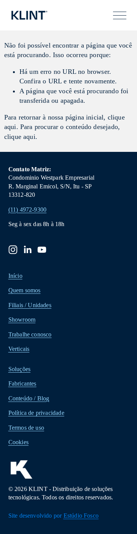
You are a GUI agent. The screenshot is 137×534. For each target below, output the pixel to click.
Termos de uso (26, 427)
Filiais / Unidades (29, 305)
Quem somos (24, 290)
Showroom (21, 319)
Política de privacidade (36, 413)
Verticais (19, 349)
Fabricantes (22, 383)
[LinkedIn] (27, 249)
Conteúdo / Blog (28, 398)
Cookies (18, 442)
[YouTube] (41, 249)
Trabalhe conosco (30, 334)
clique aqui (19, 136)
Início (15, 276)
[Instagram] (13, 249)
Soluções (19, 369)
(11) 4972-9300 (27, 209)
